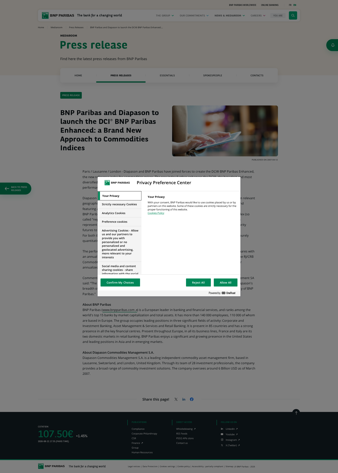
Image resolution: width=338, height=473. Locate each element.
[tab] (119, 196)
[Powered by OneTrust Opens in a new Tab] (223, 293)
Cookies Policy (156, 213)
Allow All (225, 282)
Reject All (198, 282)
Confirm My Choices (120, 282)
